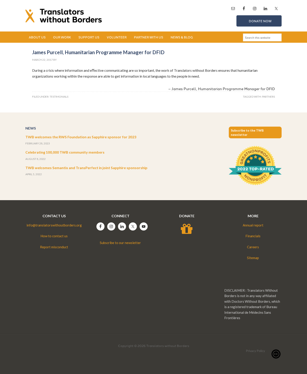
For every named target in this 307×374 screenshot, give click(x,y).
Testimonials (59, 96)
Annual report (253, 225)
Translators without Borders (63, 15)
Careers (253, 247)
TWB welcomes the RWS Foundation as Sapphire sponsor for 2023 (80, 137)
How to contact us (54, 236)
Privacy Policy (255, 351)
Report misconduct (54, 247)
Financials (252, 236)
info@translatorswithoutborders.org (54, 225)
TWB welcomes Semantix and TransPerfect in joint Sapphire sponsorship (86, 168)
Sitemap (253, 258)
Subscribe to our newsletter (120, 243)
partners (268, 96)
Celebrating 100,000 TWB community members (65, 152)
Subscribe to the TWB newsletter (247, 132)
